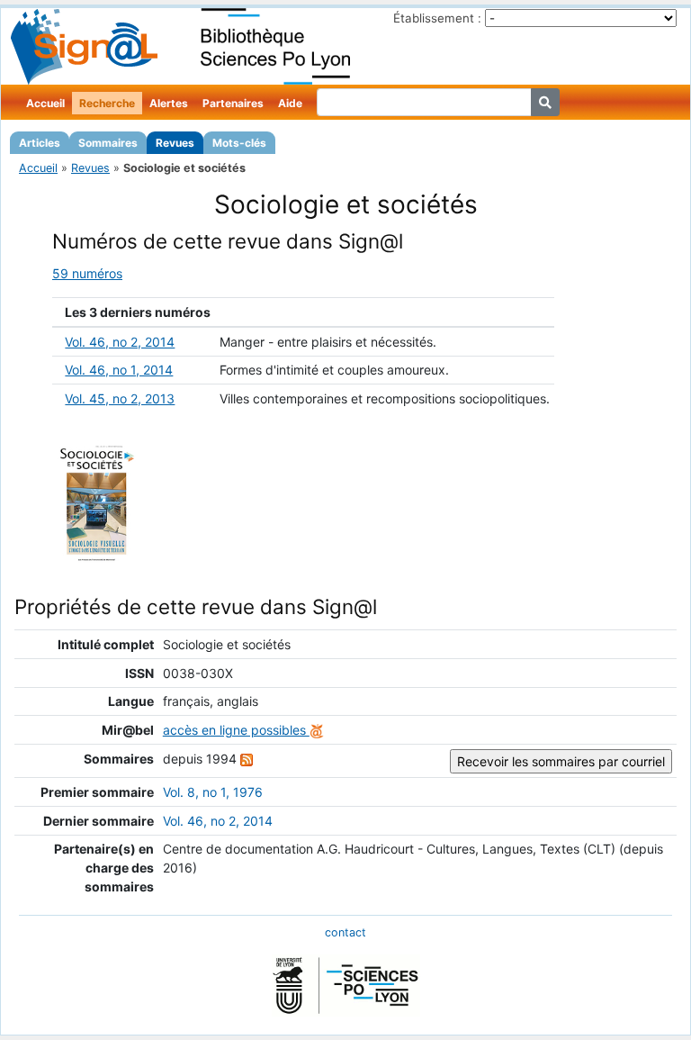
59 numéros (87, 273)
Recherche (107, 103)
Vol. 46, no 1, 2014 (119, 369)
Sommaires (108, 142)
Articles (39, 142)
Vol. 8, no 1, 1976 (213, 792)
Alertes (168, 103)
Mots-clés (239, 142)
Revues (175, 142)
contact (345, 932)
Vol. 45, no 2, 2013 (120, 398)
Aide (290, 103)
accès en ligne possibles (236, 729)
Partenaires (233, 103)
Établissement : (437, 18)
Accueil (45, 103)
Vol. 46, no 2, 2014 (120, 341)
